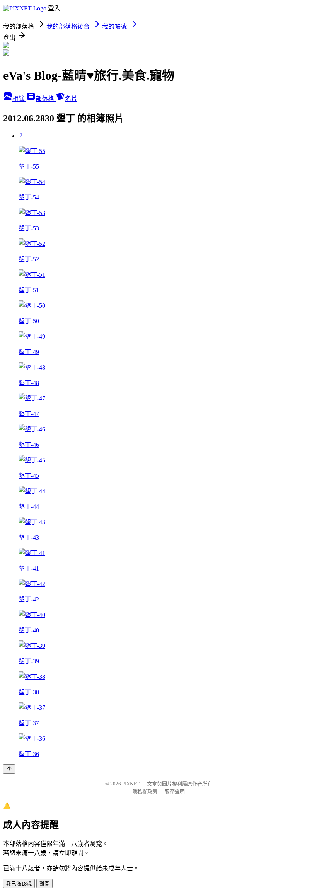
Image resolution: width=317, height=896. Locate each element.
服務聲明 (175, 791)
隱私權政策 (144, 791)
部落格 (46, 98)
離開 (44, 884)
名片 (71, 98)
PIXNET (131, 784)
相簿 (19, 98)
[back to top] (9, 769)
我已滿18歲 (19, 884)
